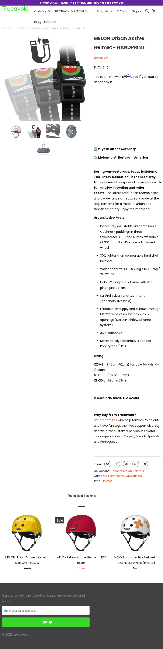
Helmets (116, 471)
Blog (37, 22)
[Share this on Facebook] (116, 464)
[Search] (147, 11)
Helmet (107, 481)
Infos (48, 22)
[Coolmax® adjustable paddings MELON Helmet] (75, 77)
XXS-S (100, 100)
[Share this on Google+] (135, 464)
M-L (115, 100)
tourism (136, 476)
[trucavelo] (15, 8)
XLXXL (129, 100)
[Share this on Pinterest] (125, 464)
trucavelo (101, 57)
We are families (105, 420)
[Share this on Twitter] (107, 464)
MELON (125, 476)
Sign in (137, 11)
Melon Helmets (133, 471)
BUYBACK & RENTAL (70, 11)
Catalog (41, 11)
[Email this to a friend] (144, 464)
